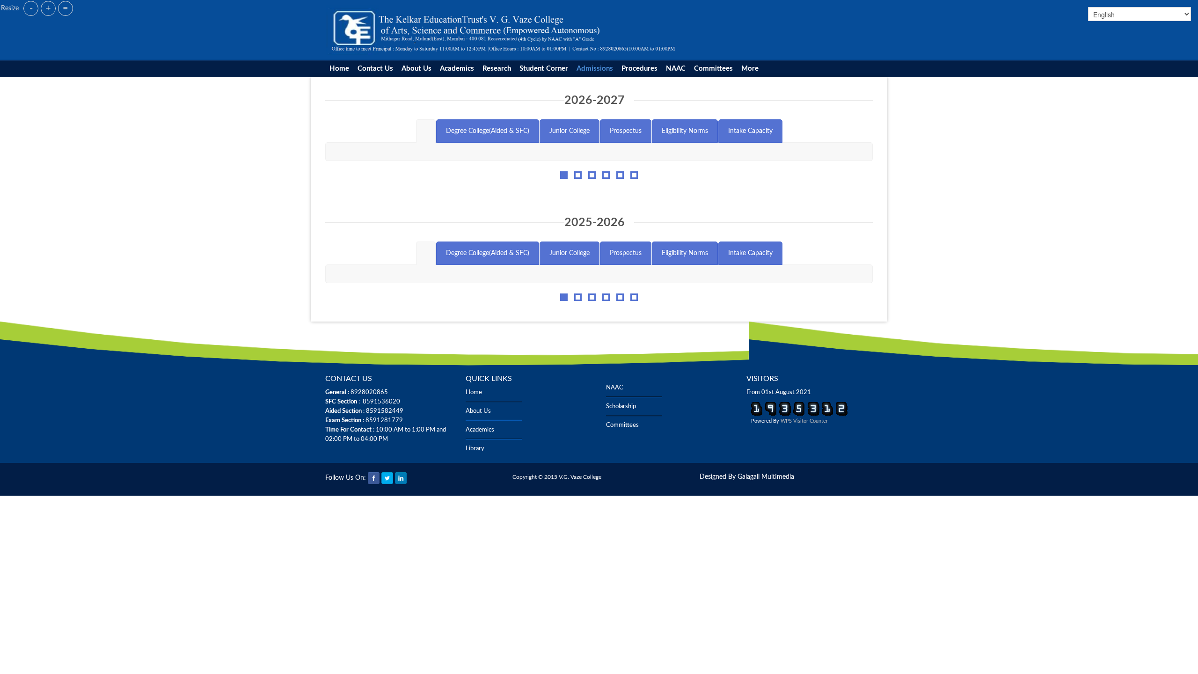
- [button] (31, 8)
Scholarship (621, 406)
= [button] (65, 8)
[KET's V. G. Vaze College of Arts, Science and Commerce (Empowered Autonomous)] (503, 30)
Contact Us (375, 68)
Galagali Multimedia (766, 477)
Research (496, 68)
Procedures (639, 68)
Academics (457, 68)
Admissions (595, 68)
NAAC (676, 68)
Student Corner (543, 68)
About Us (416, 68)
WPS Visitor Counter (804, 421)
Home (339, 68)
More (750, 68)
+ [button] (48, 8)
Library (475, 449)
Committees (713, 68)
